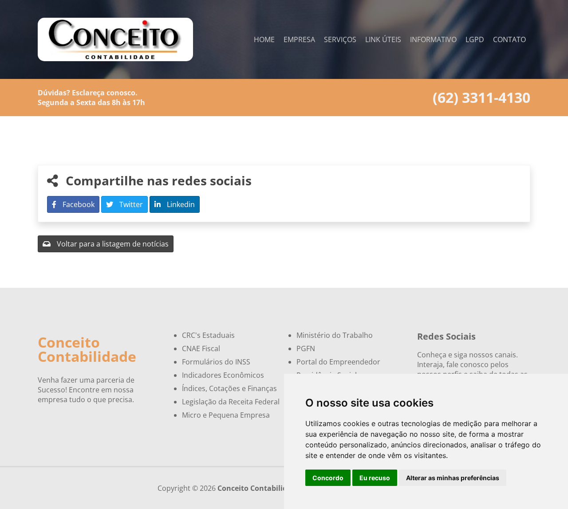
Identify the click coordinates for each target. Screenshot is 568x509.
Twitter (130, 204)
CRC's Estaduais (208, 335)
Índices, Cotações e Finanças (229, 388)
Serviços (340, 39)
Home (264, 39)
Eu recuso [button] (374, 478)
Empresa (299, 39)
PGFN (305, 348)
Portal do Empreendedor (338, 362)
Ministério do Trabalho (334, 335)
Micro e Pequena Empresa (226, 415)
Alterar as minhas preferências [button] (452, 478)
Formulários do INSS (216, 362)
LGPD (474, 39)
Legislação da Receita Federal (231, 402)
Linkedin (180, 204)
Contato (509, 39)
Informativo (433, 39)
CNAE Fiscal (201, 348)
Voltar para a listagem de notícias (112, 244)
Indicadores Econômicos (223, 375)
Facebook (78, 204)
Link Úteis (383, 39)
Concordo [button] (327, 478)
